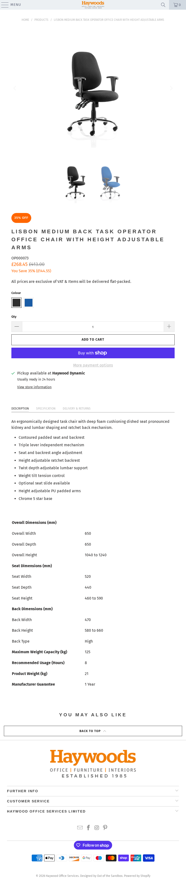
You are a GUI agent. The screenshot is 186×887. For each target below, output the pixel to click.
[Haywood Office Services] (93, 5)
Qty (13, 316)
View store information (34, 387)
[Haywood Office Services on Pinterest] (105, 828)
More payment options (93, 365)
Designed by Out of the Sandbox (101, 876)
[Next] (171, 88)
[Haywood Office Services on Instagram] (97, 828)
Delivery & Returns (77, 408)
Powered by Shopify (137, 876)
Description (20, 408)
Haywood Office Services (62, 876)
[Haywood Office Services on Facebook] (88, 828)
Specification (45, 408)
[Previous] (15, 88)
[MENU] (2, 5)
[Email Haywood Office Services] (80, 828)
